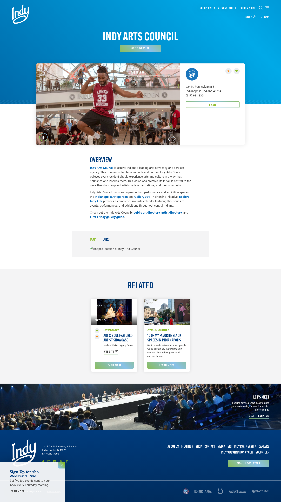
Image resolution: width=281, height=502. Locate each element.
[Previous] (169, 138)
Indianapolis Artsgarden (111, 197)
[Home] (20, 14)
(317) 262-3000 (50, 453)
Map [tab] (93, 239)
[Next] (174, 138)
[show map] (228, 71)
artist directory (171, 212)
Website (109, 351)
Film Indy (187, 446)
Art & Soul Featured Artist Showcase (118, 337)
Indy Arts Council (102, 168)
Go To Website (140, 48)
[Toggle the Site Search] (261, 7)
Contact (209, 446)
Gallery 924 (142, 197)
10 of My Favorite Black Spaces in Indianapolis (164, 337)
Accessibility (227, 8)
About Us (173, 446)
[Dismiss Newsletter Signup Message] (61, 465)
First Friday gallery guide (107, 217)
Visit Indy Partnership (242, 446)
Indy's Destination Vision (237, 452)
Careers (264, 446)
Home (265, 17)
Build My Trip (247, 8)
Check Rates (208, 8)
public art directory (147, 212)
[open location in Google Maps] (115, 248)
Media (221, 446)
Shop (199, 446)
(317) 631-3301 (195, 95)
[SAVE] (237, 71)
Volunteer (262, 452)
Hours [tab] (105, 239)
